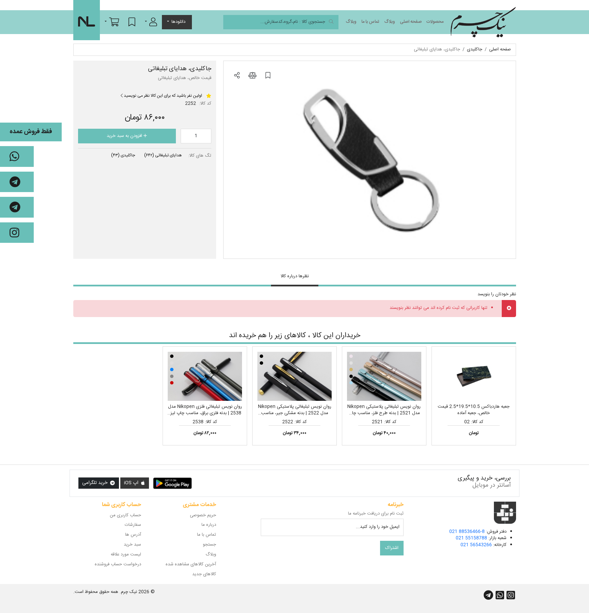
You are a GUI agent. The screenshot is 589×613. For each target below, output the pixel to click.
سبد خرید (132, 544)
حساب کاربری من (125, 515)
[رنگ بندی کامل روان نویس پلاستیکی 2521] (384, 376)
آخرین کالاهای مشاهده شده (191, 564)
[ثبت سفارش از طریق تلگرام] (17, 207)
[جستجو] (331, 22)
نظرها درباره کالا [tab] (295, 276)
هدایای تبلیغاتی (163, 155)
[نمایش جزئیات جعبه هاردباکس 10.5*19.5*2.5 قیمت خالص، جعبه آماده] (474, 376)
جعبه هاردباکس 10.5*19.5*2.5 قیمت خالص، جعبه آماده (474, 410)
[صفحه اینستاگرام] (17, 232)
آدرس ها (133, 534)
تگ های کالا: (199, 156)
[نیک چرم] (483, 22)
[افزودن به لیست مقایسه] (252, 76)
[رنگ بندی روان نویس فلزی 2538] (205, 376)
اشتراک (391, 548)
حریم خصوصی (203, 515)
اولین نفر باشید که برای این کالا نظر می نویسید (162, 95)
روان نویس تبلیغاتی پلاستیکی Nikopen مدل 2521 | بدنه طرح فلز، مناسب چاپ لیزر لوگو (384, 413)
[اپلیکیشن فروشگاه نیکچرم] (172, 483)
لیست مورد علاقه (126, 554)
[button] (151, 22)
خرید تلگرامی (95, 483)
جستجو (209, 544)
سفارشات (133, 525)
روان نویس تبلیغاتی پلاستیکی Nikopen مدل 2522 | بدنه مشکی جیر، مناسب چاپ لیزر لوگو (294, 413)
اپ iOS (132, 483)
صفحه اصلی (411, 22)
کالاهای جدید (204, 574)
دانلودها (178, 22)
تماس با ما (370, 22)
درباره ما (208, 525)
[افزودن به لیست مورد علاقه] (268, 76)
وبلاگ (389, 22)
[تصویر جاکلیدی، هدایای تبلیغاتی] (369, 159)
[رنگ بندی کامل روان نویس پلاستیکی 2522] (294, 376)
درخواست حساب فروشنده (118, 564)
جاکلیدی (123, 155)
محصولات (434, 22)
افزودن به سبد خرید (125, 136)
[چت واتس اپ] (17, 156)
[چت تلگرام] (17, 182)
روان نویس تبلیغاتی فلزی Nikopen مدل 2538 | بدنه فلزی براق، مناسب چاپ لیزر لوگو (205, 413)
